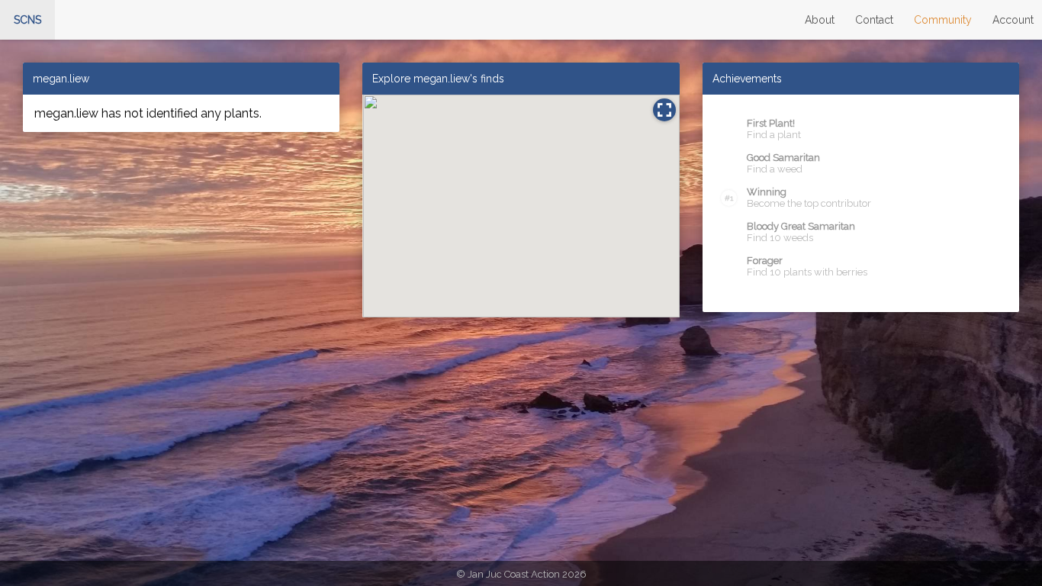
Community (943, 20)
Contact (874, 20)
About (820, 20)
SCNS (27, 20)
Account (1013, 20)
